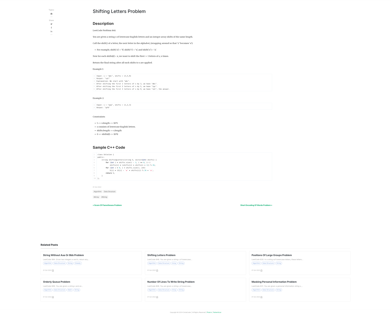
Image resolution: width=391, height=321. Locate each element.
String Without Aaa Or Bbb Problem (63, 255)
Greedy (78, 263)
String (70, 263)
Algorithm (97, 192)
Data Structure (109, 192)
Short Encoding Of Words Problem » (256, 205)
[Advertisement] (51, 67)
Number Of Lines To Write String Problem (171, 281)
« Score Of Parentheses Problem (107, 205)
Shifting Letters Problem (161, 255)
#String (104, 197)
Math (70, 290)
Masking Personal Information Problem (274, 281)
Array (174, 263)
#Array (96, 197)
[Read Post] (53, 270)
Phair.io (209, 312)
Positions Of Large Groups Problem (272, 255)
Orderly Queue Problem (56, 281)
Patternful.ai (217, 312)
